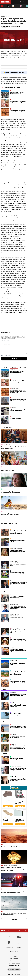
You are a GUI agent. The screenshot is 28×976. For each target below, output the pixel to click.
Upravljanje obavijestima (15, 969)
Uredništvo (14, 956)
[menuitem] (23, 2)
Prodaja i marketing (14, 958)
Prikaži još (14, 919)
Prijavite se (14, 358)
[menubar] (23, 2)
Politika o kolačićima (14, 965)
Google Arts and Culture (17, 302)
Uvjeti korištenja (14, 960)
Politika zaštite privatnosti (14, 963)
